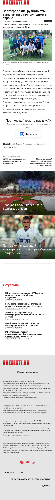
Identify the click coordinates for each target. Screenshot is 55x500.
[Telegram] (22, 462)
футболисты (39, 144)
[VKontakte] (27, 462)
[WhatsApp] (33, 462)
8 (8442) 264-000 (30, 412)
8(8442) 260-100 (17, 408)
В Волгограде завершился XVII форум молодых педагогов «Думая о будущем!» (24, 295)
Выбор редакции (12, 319)
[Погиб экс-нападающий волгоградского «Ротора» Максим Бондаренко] (27, 237)
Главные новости (13, 308)
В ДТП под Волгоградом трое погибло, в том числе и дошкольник (14, 161)
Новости (48, 21)
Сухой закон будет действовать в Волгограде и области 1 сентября (22, 324)
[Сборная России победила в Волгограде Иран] (27, 193)
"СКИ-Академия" (17, 144)
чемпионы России (10, 148)
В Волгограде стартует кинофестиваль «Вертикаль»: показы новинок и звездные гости (23, 334)
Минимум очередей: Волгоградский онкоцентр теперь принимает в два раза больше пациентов (41, 162)
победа (29, 144)
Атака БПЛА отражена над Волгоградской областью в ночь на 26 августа (24, 314)
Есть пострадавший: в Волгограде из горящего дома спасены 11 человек (24, 305)
